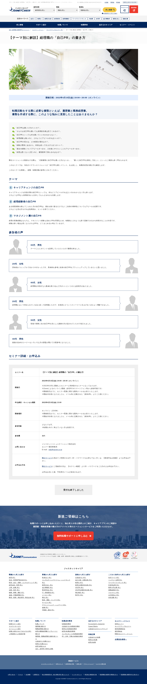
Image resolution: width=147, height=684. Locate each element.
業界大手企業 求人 (114, 587)
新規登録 (134, 7)
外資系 (91, 19)
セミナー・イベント (127, 25)
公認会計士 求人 (80, 577)
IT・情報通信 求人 (48, 592)
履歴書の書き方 (40, 626)
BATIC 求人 (79, 595)
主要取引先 (36, 674)
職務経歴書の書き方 (42, 629)
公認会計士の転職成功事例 (71, 626)
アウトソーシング (89, 664)
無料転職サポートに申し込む (72, 536)
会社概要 (28, 674)
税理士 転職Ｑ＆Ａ (41, 644)
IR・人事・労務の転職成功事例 (72, 636)
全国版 (106, 2)
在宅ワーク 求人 (113, 577)
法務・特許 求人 (14, 590)
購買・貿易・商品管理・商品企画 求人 (22, 597)
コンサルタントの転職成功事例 (72, 634)
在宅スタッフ (59, 664)
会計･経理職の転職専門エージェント (19, 29)
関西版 (112, 2)
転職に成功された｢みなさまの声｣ (20, 631)
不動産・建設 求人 (48, 610)
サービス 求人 (46, 602)
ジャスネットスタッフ (47, 664)
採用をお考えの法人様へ (130, 2)
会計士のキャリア (106, 25)
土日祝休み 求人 (113, 595)
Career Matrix (93, 626)
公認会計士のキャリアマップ (98, 629)
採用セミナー (119, 624)
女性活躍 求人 (113, 597)
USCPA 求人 (79, 587)
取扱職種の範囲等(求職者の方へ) (109, 674)
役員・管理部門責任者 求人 (18, 580)
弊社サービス (47, 458)
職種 (57, 7)
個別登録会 (118, 631)
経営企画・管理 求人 (16, 585)
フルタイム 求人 (113, 592)
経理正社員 (48, 19)
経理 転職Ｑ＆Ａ (40, 646)
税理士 (39, 19)
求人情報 (19, 25)
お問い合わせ (11, 674)
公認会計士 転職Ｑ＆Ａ (43, 641)
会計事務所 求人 (47, 587)
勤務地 (81, 7)
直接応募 (125, 19)
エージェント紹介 (15, 629)
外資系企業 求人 (113, 585)
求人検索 (108, 10)
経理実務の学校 (70, 664)
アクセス (20, 674)
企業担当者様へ (121, 639)
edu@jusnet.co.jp (55, 449)
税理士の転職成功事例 (69, 629)
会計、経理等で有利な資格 (44, 649)
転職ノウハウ (63, 25)
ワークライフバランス (79, 19)
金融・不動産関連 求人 (16, 595)
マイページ (124, 7)
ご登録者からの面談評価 (17, 634)
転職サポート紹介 (15, 624)
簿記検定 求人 (80, 592)
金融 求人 (45, 607)
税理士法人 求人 (47, 585)
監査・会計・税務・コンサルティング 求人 (23, 582)
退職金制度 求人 (113, 590)
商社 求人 (45, 597)
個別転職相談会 (120, 629)
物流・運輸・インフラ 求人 (51, 600)
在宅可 (98, 19)
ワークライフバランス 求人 (117, 582)
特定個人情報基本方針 (91, 674)
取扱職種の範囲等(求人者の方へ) (130, 674)
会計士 (32, 19)
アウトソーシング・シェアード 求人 (54, 605)
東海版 (118, 2)
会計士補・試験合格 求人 (83, 580)
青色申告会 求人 (47, 590)
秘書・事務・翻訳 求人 (16, 592)
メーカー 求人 (46, 595)
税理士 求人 (79, 582)
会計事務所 (106, 19)
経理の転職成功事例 (68, 631)
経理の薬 (79, 664)
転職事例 (84, 25)
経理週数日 (66, 19)
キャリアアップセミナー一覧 (54, 29)
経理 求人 (12, 577)
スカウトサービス (15, 626)
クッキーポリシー (77, 674)
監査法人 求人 (46, 577)
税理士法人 (116, 19)
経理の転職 (92, 642)
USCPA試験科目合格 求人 (84, 590)
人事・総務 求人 (14, 587)
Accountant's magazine (96, 624)
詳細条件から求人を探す (110, 13)
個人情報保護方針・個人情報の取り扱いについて (55, 674)
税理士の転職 (92, 640)
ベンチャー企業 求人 (115, 580)
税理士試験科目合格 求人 (83, 585)
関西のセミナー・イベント (124, 634)
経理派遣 (57, 19)
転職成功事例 (66, 624)
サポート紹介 (41, 25)
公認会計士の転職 (94, 637)
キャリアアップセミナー (123, 626)
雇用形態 (36, 7)
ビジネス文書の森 (101, 664)
